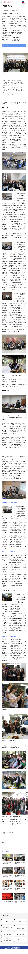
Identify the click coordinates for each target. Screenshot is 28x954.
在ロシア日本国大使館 (7, 927)
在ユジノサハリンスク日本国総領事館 (20, 933)
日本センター (20, 939)
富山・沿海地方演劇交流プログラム (8, 902)
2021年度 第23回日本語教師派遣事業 (8, 889)
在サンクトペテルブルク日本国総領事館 (20, 927)
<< (3, 832)
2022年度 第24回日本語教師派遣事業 (20, 876)
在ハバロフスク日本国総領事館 (7, 933)
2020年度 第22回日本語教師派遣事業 (20, 889)
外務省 (7, 921)
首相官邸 (20, 921)
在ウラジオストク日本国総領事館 (7, 939)
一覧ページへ (8, 832)
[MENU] (25, 2)
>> (13, 832)
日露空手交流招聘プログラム (20, 902)
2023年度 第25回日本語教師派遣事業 (8, 876)
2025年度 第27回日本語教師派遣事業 (8, 863)
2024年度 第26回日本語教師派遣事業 (20, 863)
